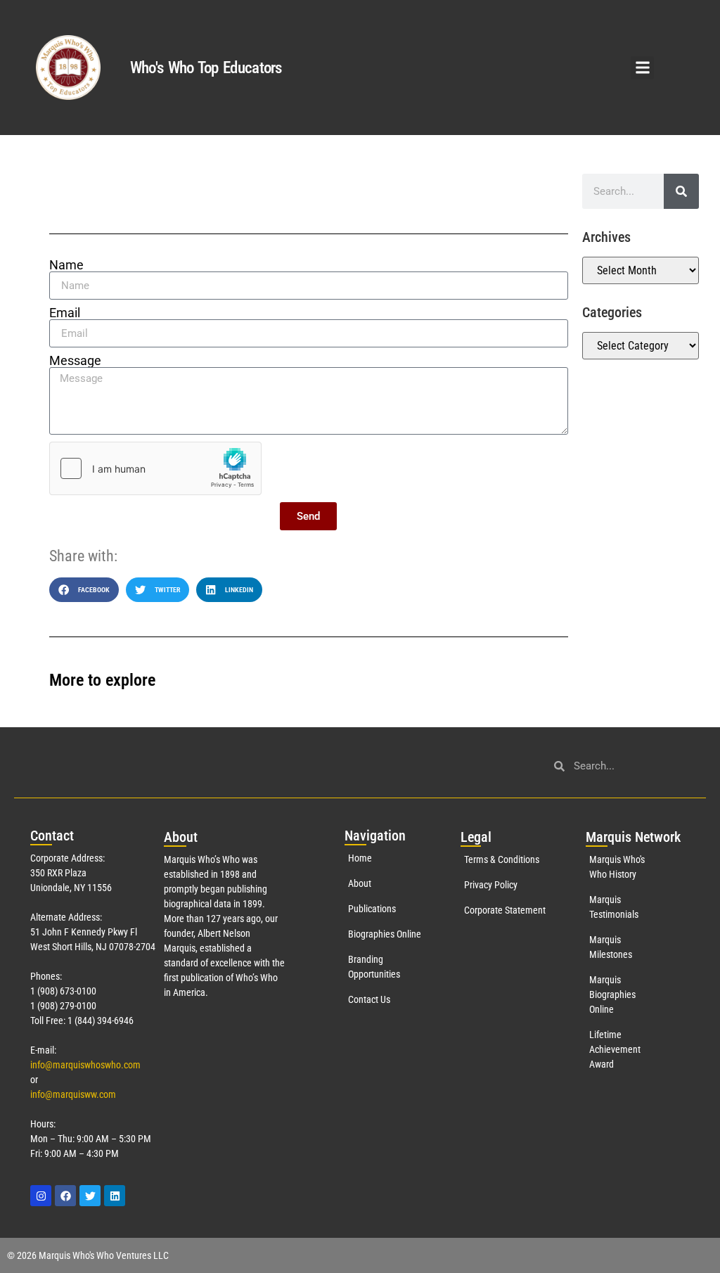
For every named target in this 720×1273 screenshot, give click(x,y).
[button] (642, 67)
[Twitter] (90, 1195)
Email (64, 313)
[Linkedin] (114, 1195)
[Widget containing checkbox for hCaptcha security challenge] (155, 468)
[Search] (681, 191)
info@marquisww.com (73, 1094)
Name (66, 265)
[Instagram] (40, 1195)
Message (75, 360)
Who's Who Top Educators (206, 67)
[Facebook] (65, 1195)
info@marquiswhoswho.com (85, 1064)
